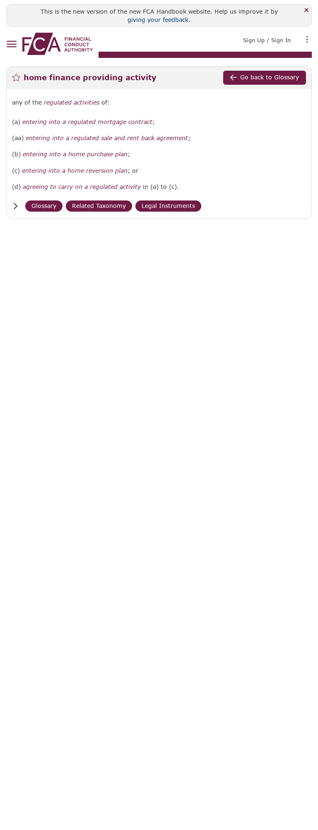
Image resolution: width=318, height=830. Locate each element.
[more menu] (307, 39)
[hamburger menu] (11, 44)
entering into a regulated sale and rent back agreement (107, 138)
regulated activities (71, 102)
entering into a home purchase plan (75, 154)
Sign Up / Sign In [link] (267, 40)
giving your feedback (158, 19)
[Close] (306, 10)
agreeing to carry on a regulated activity (82, 187)
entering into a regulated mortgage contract (87, 122)
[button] (15, 206)
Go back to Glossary (269, 77)
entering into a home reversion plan (75, 171)
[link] (57, 44)
